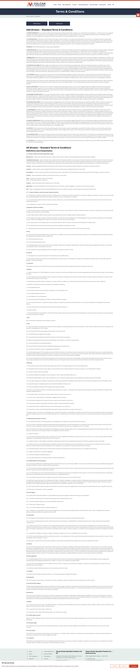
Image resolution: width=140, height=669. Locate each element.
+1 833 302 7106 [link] (91, 658)
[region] (70, 665)
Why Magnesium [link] (33, 656)
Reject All (124, 666)
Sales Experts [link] (47, 656)
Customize (115, 666)
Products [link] (31, 658)
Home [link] (27, 16)
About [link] (30, 654)
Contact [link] (46, 658)
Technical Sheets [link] (48, 654)
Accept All (133, 666)
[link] (138, 15)
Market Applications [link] (49, 651)
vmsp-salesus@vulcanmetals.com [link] (95, 660)
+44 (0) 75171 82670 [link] (62, 660)
